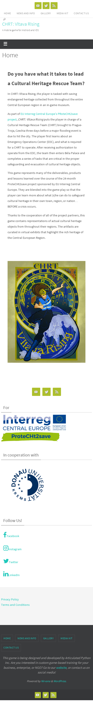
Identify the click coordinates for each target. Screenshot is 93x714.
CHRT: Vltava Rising (20, 24)
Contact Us (81, 13)
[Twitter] (46, 5)
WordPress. (59, 681)
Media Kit (62, 13)
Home (7, 13)
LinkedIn (14, 575)
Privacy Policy (10, 599)
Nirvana (45, 681)
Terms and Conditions (15, 605)
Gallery (46, 13)
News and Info (26, 13)
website (61, 668)
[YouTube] (38, 5)
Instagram (15, 549)
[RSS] (54, 5)
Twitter (13, 562)
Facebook (13, 536)
